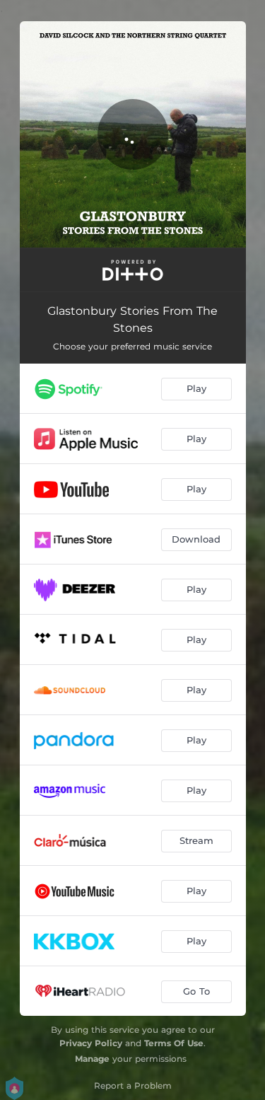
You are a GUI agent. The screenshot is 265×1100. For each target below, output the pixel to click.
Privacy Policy (90, 1043)
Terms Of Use (174, 1043)
